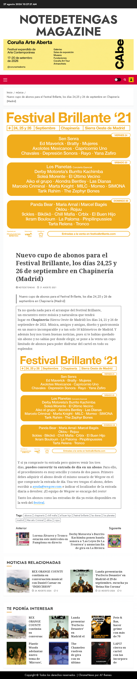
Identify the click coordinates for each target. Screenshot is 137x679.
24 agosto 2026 (43, 591)
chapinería (39, 515)
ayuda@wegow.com (47, 487)
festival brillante (81, 515)
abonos (28, 515)
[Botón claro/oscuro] (117, 79)
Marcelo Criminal (35, 520)
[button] (5, 79)
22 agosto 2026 (106, 591)
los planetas (109, 515)
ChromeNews (86, 675)
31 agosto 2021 (48, 287)
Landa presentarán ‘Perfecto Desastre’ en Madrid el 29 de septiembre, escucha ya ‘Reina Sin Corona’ (111, 579)
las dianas (96, 515)
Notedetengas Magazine (68, 25)
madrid (20, 520)
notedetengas (27, 287)
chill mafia (52, 515)
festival (39, 503)
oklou (49, 520)
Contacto (131, 79)
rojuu (57, 520)
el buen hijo (65, 515)
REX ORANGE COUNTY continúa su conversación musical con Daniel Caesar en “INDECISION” (47, 579)
